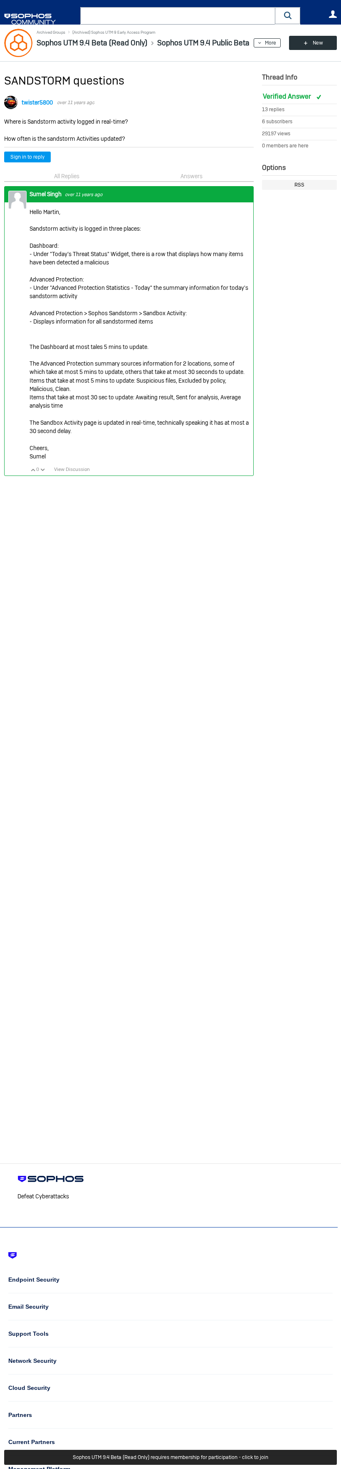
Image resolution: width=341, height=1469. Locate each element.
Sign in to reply (27, 157)
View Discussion (72, 469)
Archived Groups (51, 32)
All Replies (66, 176)
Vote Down (42, 469)
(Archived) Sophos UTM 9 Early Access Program (114, 32)
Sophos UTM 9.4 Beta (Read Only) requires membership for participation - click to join (170, 1457)
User (333, 14)
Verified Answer (288, 96)
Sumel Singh (46, 194)
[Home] (40, 19)
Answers (191, 176)
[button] (287, 15)
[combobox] (178, 15)
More (270, 43)
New (318, 43)
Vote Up (33, 469)
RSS (299, 185)
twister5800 (37, 102)
